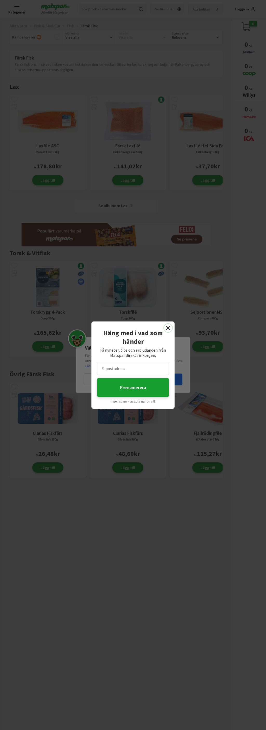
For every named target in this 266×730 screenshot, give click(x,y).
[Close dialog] (168, 328)
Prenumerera (133, 387)
